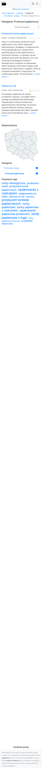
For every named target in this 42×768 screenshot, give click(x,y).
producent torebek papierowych (15, 201)
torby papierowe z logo (20, 215)
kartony (30, 196)
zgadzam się (6, 758)
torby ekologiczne (14, 183)
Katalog (19, 13)
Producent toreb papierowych (18, 33)
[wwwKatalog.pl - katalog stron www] (4, 3)
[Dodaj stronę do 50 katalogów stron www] (21, 9)
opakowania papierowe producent (19, 212)
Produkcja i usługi (11, 16)
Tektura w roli (9, 86)
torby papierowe (16, 205)
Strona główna (8, 13)
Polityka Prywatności (13, 760)
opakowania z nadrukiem (20, 191)
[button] (33, 4)
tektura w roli (17, 196)
